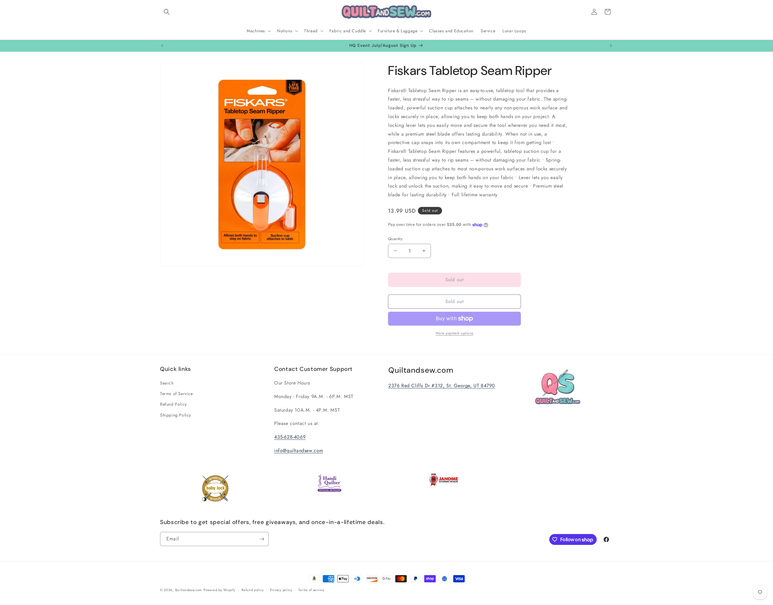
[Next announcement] (610, 45)
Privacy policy (281, 589)
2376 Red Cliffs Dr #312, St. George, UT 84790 (441, 385)
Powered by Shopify (220, 589)
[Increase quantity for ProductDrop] (424, 251)
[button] (166, 11)
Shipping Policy (175, 415)
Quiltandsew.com (188, 589)
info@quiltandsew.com (298, 450)
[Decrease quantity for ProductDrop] (395, 251)
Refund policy (253, 589)
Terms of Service (176, 394)
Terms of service (311, 589)
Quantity (395, 239)
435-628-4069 (290, 436)
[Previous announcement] (162, 45)
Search (167, 383)
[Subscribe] (261, 539)
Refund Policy (173, 404)
